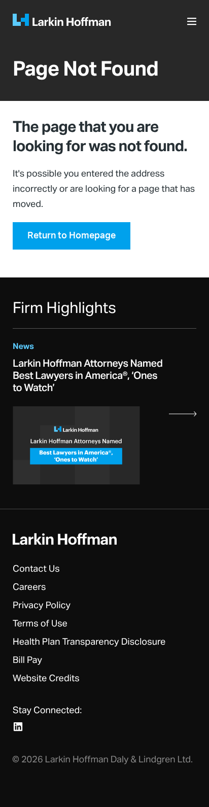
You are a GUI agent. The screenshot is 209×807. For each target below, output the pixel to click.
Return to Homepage (71, 235)
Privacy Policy (42, 605)
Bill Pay (27, 660)
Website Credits (46, 678)
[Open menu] (193, 24)
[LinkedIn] (18, 726)
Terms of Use (40, 623)
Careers (29, 587)
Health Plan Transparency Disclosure (89, 642)
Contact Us (36, 569)
